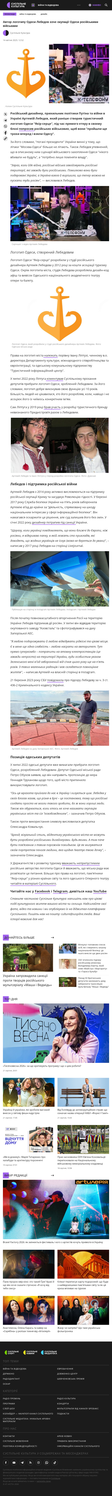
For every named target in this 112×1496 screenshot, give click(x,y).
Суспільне (55, 1478)
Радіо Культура (66, 1398)
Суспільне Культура (20, 33)
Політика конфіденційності (20, 1446)
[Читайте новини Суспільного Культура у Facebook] (6, 1463)
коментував (54, 379)
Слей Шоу (9, 1408)
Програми (9, 1403)
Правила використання (71, 1441)
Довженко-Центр (67, 1373)
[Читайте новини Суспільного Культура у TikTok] (55, 1463)
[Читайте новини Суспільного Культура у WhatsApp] (47, 1463)
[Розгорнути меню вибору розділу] (33, 5)
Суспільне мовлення (15, 1441)
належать (50, 355)
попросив (26, 129)
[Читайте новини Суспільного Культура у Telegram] (22, 1463)
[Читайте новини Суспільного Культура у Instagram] (38, 1463)
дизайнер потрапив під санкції (54, 522)
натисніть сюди (44, 1481)
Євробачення (65, 1368)
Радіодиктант (11, 1378)
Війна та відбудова (48, 5)
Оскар (6, 1383)
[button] (5, 114)
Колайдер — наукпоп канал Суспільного (28, 1413)
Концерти (63, 1403)
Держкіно (8, 1373)
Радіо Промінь (11, 1398)
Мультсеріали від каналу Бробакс (78, 1408)
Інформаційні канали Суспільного (78, 1446)
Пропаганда (10, 14)
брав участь (52, 407)
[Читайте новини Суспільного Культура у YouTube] (14, 1463)
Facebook (42, 891)
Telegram (60, 891)
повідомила (55, 680)
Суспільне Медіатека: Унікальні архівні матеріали (26, 1420)
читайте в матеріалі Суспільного (33, 883)
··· (78, 5)
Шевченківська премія (70, 1378)
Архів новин (64, 1436)
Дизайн (44, 14)
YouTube (100, 891)
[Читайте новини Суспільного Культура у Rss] (30, 1463)
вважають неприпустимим (81, 863)
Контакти (9, 1436)
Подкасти (63, 1413)
